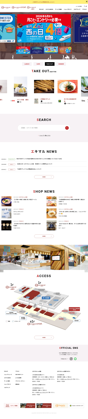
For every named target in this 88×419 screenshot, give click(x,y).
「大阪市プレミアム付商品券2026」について (43, 2)
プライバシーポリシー (20, 381)
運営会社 (17, 384)
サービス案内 (58, 9)
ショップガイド (68, 9)
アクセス (84, 9)
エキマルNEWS (49, 9)
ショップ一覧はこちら (44, 135)
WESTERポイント (19, 374)
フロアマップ (77, 9)
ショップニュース (8, 374)
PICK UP (41, 9)
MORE (44, 177)
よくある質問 (79, 6)
